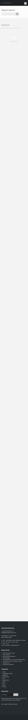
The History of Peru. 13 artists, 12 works (12, 661)
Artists (4, 672)
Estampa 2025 (6, 663)
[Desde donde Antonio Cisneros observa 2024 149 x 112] (14, 58)
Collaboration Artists (7, 673)
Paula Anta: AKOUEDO (8, 664)
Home (4, 681)
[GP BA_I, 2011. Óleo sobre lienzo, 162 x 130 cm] (14, 603)
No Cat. (4, 686)
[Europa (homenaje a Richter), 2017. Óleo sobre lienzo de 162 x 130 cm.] (14, 573)
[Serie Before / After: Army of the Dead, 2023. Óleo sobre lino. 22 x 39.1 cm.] (14, 149)
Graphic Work (6, 680)
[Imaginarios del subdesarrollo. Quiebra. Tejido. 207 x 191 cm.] (14, 542)
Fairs (4, 678)
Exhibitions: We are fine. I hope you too (10, 28)
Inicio (4, 683)
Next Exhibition (6, 658)
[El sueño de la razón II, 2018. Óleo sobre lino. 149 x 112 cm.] (14, 239)
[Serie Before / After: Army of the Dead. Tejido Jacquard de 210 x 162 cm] (14, 118)
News (4, 685)
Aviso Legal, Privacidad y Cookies (9, 704)
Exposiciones (6, 676)
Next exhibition (6, 654)
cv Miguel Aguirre (14, 41)
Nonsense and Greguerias (9, 656)
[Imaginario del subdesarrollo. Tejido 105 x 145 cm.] (14, 512)
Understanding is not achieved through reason (14, 659)
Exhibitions (5, 675)
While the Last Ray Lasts (9, 653)
